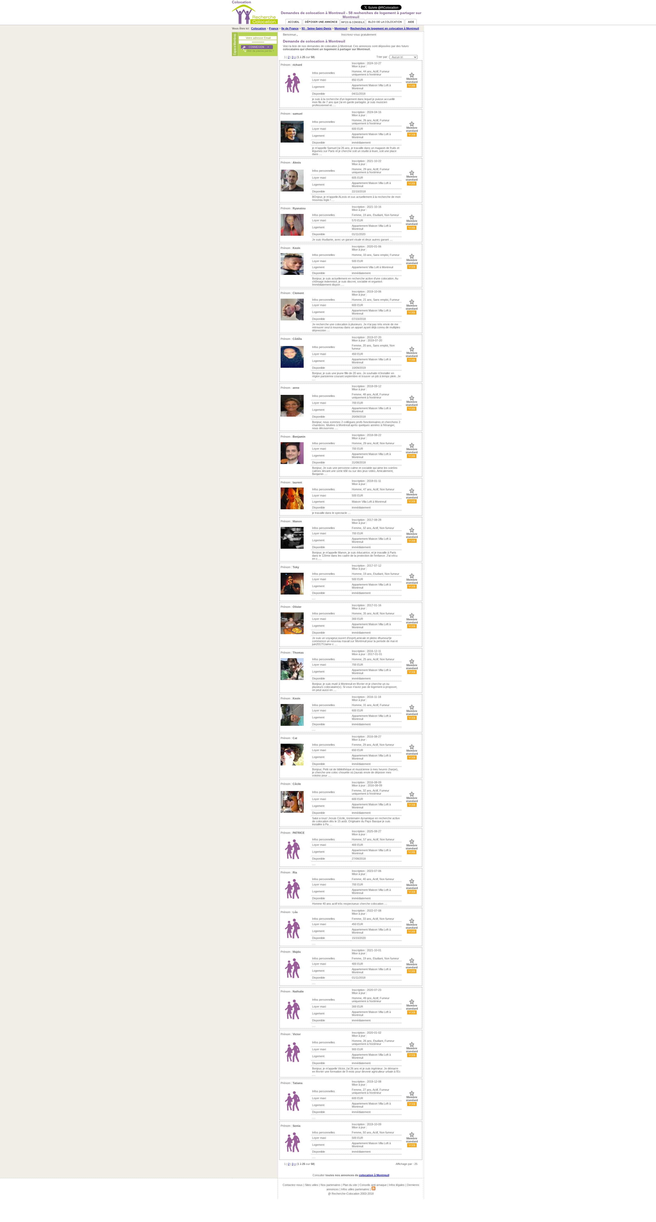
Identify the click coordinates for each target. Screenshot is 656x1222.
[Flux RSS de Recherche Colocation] (373, 1189)
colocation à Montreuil (374, 1175)
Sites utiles (311, 1184)
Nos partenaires (331, 1184)
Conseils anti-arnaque (373, 1184)
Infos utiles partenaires (355, 1189)
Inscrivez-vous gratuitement (358, 34)
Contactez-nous (293, 1184)
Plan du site (350, 1184)
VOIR (411, 85)
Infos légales (397, 1184)
